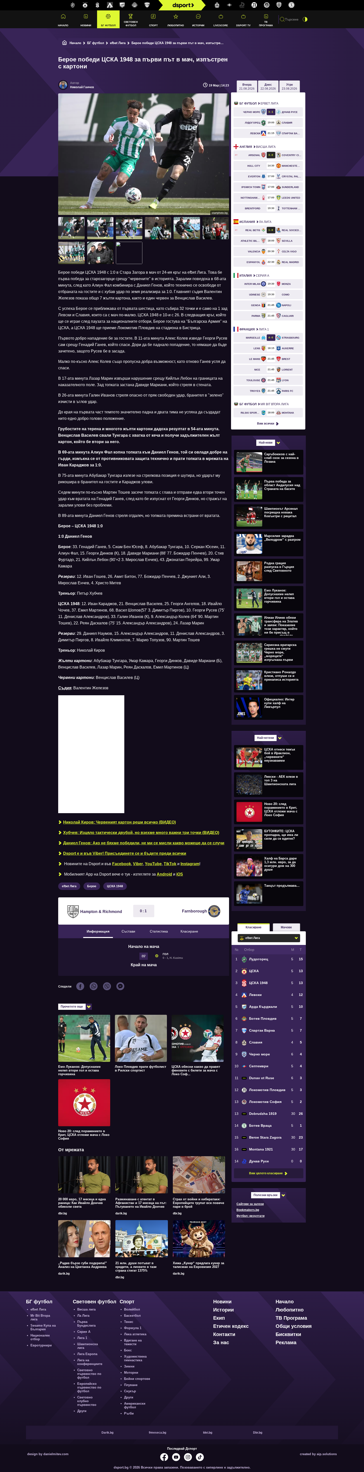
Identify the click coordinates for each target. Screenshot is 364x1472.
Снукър (130, 1391)
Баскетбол (132, 1315)
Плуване (130, 1385)
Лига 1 (254, 329)
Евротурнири (41, 1345)
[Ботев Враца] (291, 5)
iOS (179, 874)
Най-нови (265, 442)
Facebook (121, 864)
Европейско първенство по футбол (89, 1387)
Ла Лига (255, 222)
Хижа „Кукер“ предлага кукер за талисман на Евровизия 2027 (198, 1265)
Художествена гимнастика (135, 1358)
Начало (63, 25)
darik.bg (121, 1213)
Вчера (247, 86)
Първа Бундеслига (86, 1323)
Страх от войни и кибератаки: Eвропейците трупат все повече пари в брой (198, 1202)
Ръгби (129, 1413)
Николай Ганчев (82, 87)
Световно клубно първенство (86, 1401)
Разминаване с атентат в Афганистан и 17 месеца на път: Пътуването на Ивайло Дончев (140, 1202)
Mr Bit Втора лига (264, 404)
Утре (289, 86)
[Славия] (217, 5)
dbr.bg (62, 1213)
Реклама (286, 1342)
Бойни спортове (137, 1379)
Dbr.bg (257, 1432)
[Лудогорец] (73, 5)
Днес (268, 86)
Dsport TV (243, 25)
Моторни (131, 1372)
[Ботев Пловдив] (135, 5)
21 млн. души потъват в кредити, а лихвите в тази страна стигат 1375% (135, 1266)
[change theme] (305, 19)
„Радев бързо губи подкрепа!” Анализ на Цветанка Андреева (82, 1265)
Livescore (220, 25)
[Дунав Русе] (242, 5)
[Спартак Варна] (147, 5)
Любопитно (175, 25)
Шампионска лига (87, 1346)
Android (164, 874)
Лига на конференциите (89, 1362)
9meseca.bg (157, 1432)
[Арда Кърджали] (122, 5)
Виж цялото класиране (266, 1173)
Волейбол (132, 1309)
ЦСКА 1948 (115, 886)
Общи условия (294, 1326)
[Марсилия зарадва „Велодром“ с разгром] (268, 543)
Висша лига (257, 147)
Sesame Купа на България (43, 1327)
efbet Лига (118, 43)
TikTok (170, 864)
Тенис (128, 1322)
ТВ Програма (266, 24)
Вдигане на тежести (133, 1342)
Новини (85, 25)
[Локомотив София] (266, 5)
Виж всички (265, 423)
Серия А (254, 275)
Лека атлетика (135, 1334)
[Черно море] (279, 5)
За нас (221, 1342)
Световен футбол (131, 24)
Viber (138, 864)
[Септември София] (229, 5)
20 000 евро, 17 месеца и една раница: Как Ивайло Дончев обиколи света (82, 1202)
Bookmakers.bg (247, 1210)
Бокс (128, 1350)
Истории (198, 25)
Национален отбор (40, 1337)
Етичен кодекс (231, 1326)
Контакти (224, 1334)
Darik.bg (107, 1432)
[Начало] (64, 43)
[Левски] (110, 5)
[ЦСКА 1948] (97, 5)
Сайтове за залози (250, 1204)
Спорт (153, 25)
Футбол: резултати (250, 1216)
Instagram (190, 864)
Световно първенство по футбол (89, 1373)
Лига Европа (87, 1354)
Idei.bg (207, 1432)
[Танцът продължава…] (268, 893)
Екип (219, 1318)
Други (81, 1411)
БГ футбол (108, 25)
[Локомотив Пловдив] (254, 5)
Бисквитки (288, 1334)
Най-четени (265, 738)
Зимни (129, 1366)
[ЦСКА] (85, 5)
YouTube (153, 864)
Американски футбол (134, 1405)
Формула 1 (132, 1328)
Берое (91, 886)
